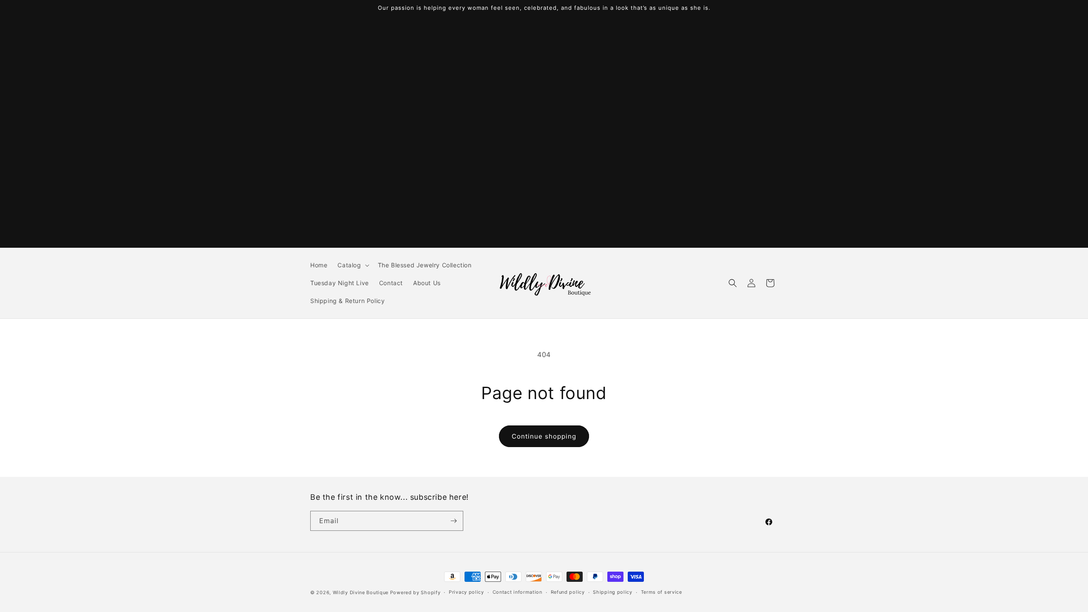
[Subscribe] (453, 521)
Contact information (517, 592)
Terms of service (661, 592)
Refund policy (568, 592)
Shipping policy (612, 592)
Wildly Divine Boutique (360, 592)
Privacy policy (466, 592)
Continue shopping (544, 436)
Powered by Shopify (415, 592)
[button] (352, 265)
